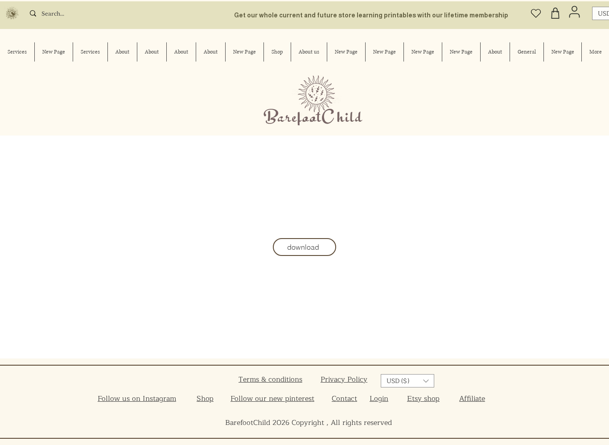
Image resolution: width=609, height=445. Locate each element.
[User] (574, 11)
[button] (407, 380)
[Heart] (535, 13)
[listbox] (407, 380)
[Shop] (555, 13)
